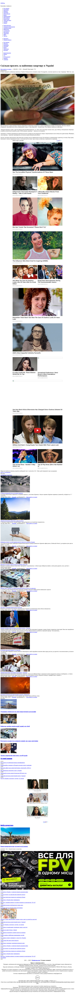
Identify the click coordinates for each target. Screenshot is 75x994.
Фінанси (6, 11)
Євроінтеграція (7, 28)
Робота (5, 54)
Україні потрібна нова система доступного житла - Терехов (15, 628)
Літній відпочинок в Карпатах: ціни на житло (12, 520)
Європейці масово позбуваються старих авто (12, 905)
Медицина (6, 32)
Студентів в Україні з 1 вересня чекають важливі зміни (14, 892)
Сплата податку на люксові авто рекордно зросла (13, 894)
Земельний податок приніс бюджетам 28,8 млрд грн (14, 773)
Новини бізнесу (7, 39)
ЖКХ (5, 34)
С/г (4, 55)
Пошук (5, 23)
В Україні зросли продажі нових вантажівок (12, 907)
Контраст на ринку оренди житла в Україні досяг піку (14, 564)
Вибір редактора (7, 825)
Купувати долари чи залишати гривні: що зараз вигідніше (19, 741)
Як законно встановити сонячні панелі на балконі (13, 932)
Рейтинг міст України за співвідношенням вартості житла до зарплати (18, 588)
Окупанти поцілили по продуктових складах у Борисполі (15, 694)
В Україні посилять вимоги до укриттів (10, 650)
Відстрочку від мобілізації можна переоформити (13, 762)
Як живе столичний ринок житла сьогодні (11, 607)
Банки (5, 15)
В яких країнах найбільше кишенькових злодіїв (12, 935)
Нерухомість (7, 17)
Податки (6, 50)
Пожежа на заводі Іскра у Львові (9, 930)
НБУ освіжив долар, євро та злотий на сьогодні (19, 919)
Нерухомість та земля (6, 69)
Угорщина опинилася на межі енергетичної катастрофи (18, 711)
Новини (6, 58)
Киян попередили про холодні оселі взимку (14, 846)
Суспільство (7, 30)
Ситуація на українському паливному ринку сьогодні (14, 927)
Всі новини (6, 8)
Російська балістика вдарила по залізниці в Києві (13, 897)
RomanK (14, 497)
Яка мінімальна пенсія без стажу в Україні (11, 770)
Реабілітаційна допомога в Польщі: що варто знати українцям (16, 765)
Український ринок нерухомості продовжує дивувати (14, 672)
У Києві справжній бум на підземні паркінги (12, 493)
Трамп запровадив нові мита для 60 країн (14, 755)
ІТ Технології (7, 57)
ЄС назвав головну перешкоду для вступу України (13, 937)
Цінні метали (7, 13)
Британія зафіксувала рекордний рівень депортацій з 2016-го (16, 768)
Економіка (6, 9)
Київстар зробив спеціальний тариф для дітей (15, 726)
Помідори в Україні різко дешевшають (10, 899)
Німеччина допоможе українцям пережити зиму (13, 943)
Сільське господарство (9, 26)
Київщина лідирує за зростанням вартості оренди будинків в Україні (18, 542)
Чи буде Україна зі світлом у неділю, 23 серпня (12, 778)
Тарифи (5, 21)
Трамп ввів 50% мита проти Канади (10, 940)
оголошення (7, 472)
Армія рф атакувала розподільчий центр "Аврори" (13, 775)
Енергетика (6, 19)
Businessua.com (36, 960)
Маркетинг (6, 29)
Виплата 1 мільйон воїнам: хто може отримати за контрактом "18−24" (18, 902)
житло (2, 472)
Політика (6, 12)
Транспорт (6, 33)
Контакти (6, 38)
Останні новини (6, 759)
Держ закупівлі (7, 20)
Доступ (5, 36)
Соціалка (6, 59)
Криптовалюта (7, 25)
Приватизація (7, 16)
